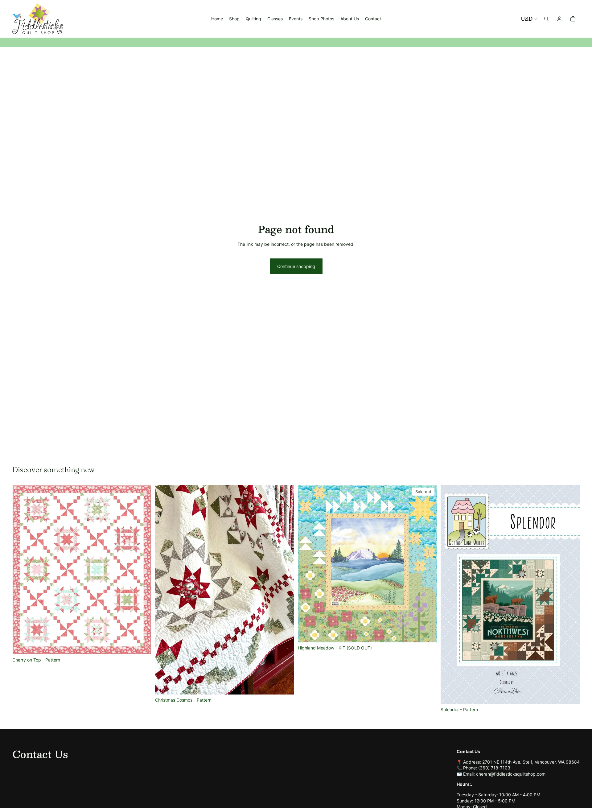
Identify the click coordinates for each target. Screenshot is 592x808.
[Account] (559, 19)
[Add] (141, 644)
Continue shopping (296, 266)
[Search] (546, 19)
